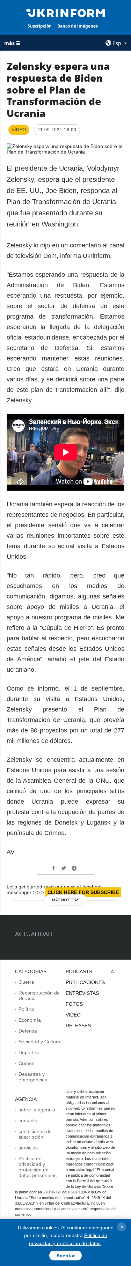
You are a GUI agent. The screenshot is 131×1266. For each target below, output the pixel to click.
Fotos (74, 1004)
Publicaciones (85, 982)
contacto (28, 1120)
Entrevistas (82, 993)
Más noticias (65, 900)
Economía (30, 1020)
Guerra (26, 982)
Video (73, 1015)
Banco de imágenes (77, 26)
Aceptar (65, 1255)
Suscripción (40, 26)
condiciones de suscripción (35, 1134)
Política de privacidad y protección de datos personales (38, 1167)
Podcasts (79, 971)
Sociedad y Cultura (39, 1041)
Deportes (29, 1052)
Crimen (27, 1063)
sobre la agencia (37, 1109)
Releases (78, 1025)
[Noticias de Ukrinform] (65, 12)
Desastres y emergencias (33, 1076)
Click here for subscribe (83, 892)
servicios (28, 1147)
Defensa (28, 1031)
